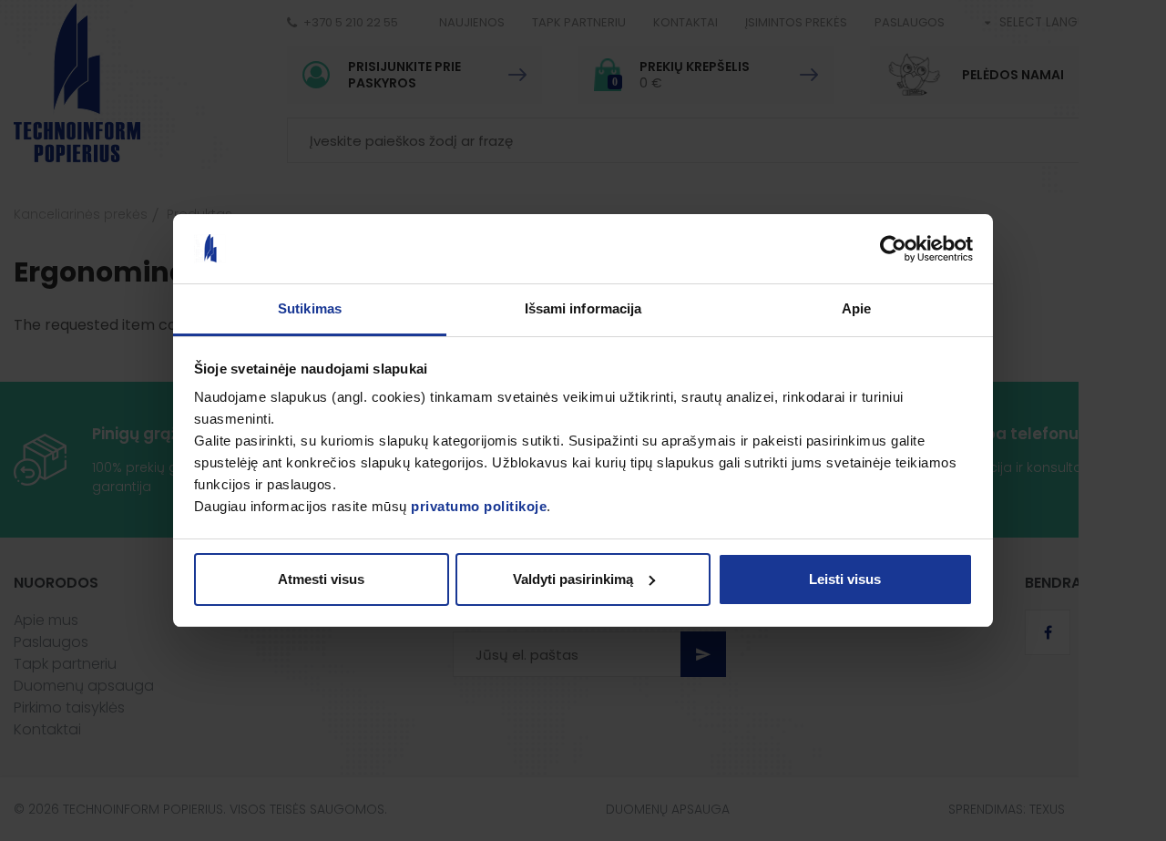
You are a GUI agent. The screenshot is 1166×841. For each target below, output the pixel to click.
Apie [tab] (856, 308)
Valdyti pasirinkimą (573, 579)
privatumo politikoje (479, 506)
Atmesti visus (321, 579)
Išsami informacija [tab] (583, 308)
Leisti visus (845, 579)
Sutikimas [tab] (310, 308)
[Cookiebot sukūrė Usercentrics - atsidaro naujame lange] (893, 248)
